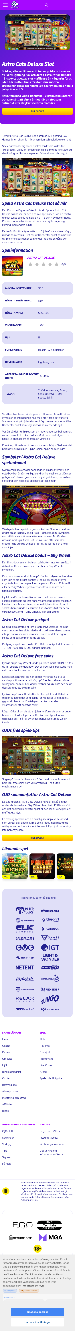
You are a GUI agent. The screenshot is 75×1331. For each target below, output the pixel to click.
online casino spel (52, 473)
